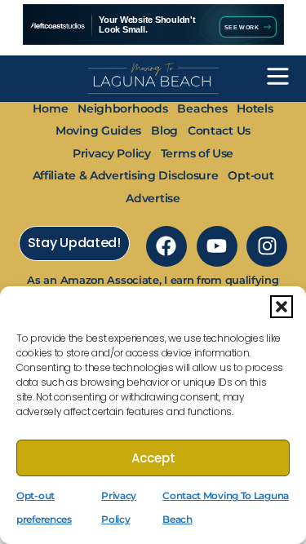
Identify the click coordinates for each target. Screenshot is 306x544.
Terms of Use (197, 153)
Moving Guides (98, 130)
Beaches (202, 108)
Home (50, 108)
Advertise (153, 198)
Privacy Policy (112, 153)
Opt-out (250, 175)
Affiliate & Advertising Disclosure (126, 175)
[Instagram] (266, 246)
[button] (281, 307)
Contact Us (219, 130)
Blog (164, 130)
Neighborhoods (122, 108)
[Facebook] (166, 246)
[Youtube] (217, 246)
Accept (153, 458)
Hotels (255, 108)
